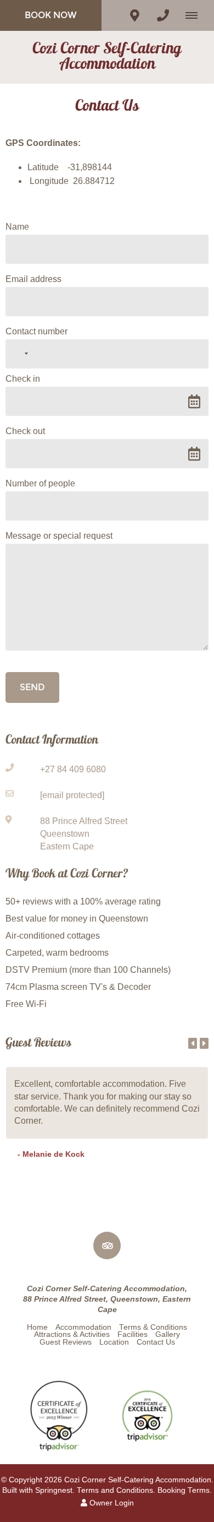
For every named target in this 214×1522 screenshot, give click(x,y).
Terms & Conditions (153, 1327)
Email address (33, 279)
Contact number (36, 331)
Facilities (132, 1334)
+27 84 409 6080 (73, 769)
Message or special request (58, 535)
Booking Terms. (184, 1490)
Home (37, 1327)
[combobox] (18, 354)
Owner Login (110, 1503)
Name (17, 226)
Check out (25, 431)
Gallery (167, 1334)
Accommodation (83, 1327)
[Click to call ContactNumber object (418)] (163, 15)
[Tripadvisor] (107, 1245)
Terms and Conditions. (116, 1490)
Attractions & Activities (72, 1334)
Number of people (40, 483)
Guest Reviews (66, 1342)
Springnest (53, 1490)
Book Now (51, 15)
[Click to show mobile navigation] (195, 15)
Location (114, 1342)
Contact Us (156, 1342)
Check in (22, 378)
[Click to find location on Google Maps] (134, 15)
